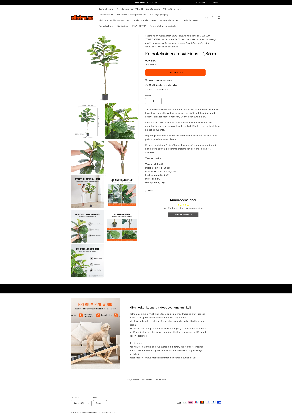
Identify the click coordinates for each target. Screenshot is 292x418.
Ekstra (79, 412)
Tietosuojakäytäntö (108, 412)
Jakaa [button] (150, 190)
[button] (207, 17)
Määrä (148, 96)
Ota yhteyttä (160, 380)
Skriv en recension (183, 215)
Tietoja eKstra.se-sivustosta (139, 380)
